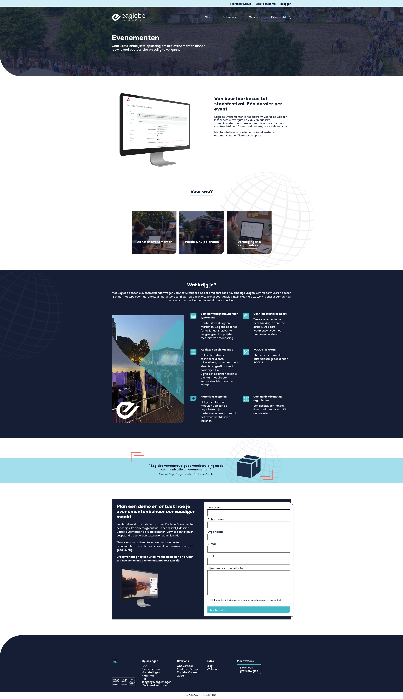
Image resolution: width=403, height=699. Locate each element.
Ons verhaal (185, 666)
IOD (144, 666)
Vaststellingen (151, 672)
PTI (144, 678)
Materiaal (148, 675)
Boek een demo (266, 4)
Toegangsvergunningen (156, 682)
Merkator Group (240, 4)
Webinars (213, 669)
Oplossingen (230, 17)
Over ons (255, 17)
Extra (274, 17)
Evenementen (151, 669)
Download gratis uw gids (249, 669)
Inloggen (285, 4)
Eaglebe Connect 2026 (188, 674)
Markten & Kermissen (155, 685)
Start (208, 17)
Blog (210, 666)
